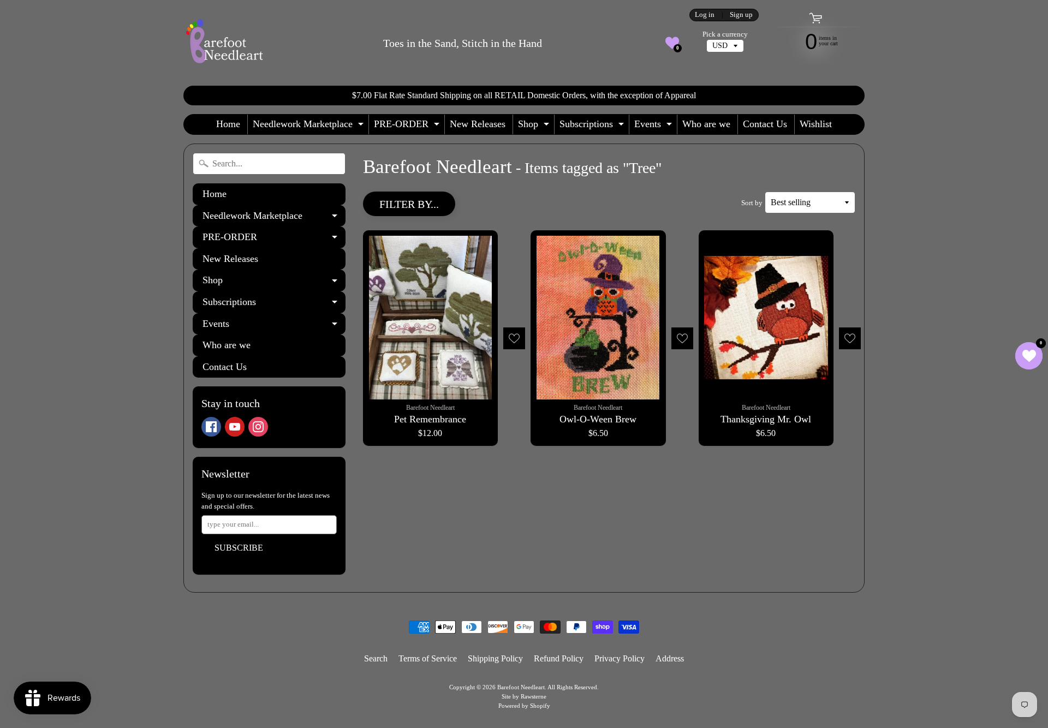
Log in (704, 15)
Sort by (752, 203)
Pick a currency (725, 34)
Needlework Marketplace (309, 126)
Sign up (741, 15)
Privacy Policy (619, 658)
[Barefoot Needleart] (224, 43)
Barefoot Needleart (521, 687)
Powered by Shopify (524, 705)
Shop (535, 126)
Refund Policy (558, 658)
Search (376, 658)
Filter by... (409, 204)
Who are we (706, 123)
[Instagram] (258, 427)
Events (654, 126)
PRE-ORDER (408, 126)
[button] (672, 43)
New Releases (477, 123)
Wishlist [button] (816, 123)
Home (228, 123)
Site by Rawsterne (524, 696)
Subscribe (239, 547)
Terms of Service (427, 658)
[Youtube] (235, 427)
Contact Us (765, 123)
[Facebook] (211, 427)
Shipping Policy (495, 658)
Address (670, 658)
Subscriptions (593, 126)
